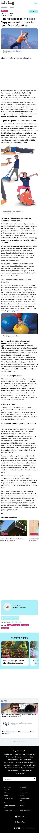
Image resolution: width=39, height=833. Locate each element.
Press (21, 790)
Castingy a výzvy (24, 792)
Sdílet (32, 12)
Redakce (22, 805)
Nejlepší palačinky (26, 770)
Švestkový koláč (19, 773)
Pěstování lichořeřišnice (12, 768)
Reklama (6, 792)
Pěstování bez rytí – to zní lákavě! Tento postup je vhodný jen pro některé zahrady (13, 661)
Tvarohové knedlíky (13, 770)
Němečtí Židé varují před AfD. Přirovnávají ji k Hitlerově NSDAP (18, 732)
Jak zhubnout (8, 754)
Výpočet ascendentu (27, 768)
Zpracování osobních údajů (25, 799)
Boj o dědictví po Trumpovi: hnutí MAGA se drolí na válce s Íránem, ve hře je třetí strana (19, 715)
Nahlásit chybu (8, 810)
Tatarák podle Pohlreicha (20, 765)
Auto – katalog (8, 762)
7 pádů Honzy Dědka (21, 762)
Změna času (18, 757)
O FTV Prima (7, 787)
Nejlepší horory (30, 754)
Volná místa (7, 790)
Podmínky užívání (8, 798)
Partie (25, 757)
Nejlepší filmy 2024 (19, 754)
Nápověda (22, 803)
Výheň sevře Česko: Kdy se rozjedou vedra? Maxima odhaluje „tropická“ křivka (17, 724)
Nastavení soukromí (25, 810)
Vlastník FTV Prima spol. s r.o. (10, 806)
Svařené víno (8, 765)
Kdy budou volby (13, 760)
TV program (10, 757)
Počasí (31, 757)
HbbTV (6, 795)
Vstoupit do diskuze (11, 618)
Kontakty (22, 795)
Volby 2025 (31, 762)
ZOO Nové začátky (25, 760)
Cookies (6, 803)
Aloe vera (32, 765)
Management (23, 787)
